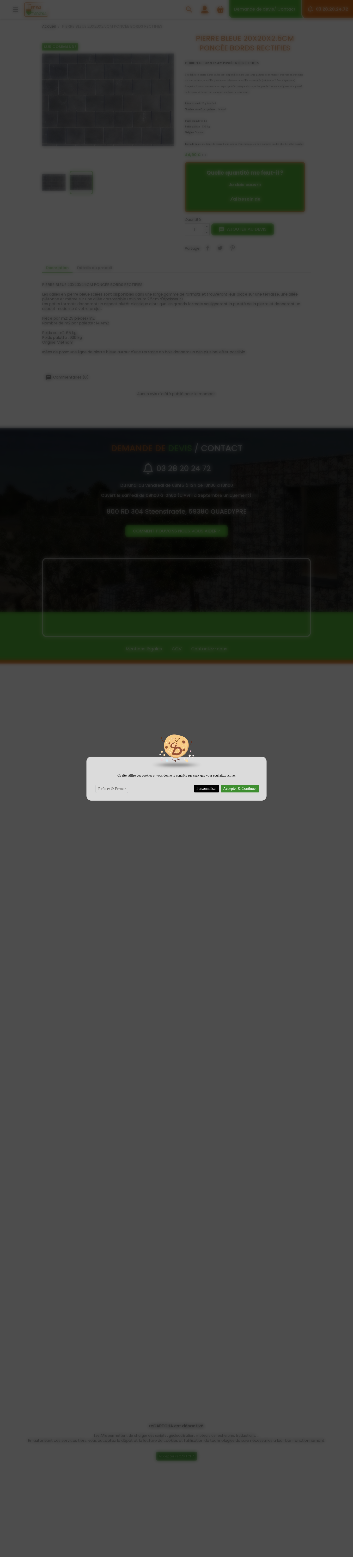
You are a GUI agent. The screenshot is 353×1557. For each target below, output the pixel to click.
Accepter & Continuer (240, 788)
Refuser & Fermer (112, 789)
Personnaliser (206, 788)
